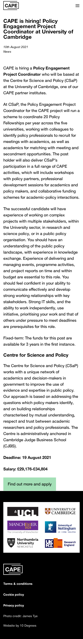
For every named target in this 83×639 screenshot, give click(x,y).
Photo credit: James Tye (20, 616)
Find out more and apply (30, 483)
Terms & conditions (18, 583)
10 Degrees (28, 625)
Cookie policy (13, 594)
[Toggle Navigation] (77, 5)
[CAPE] (11, 5)
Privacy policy (13, 605)
